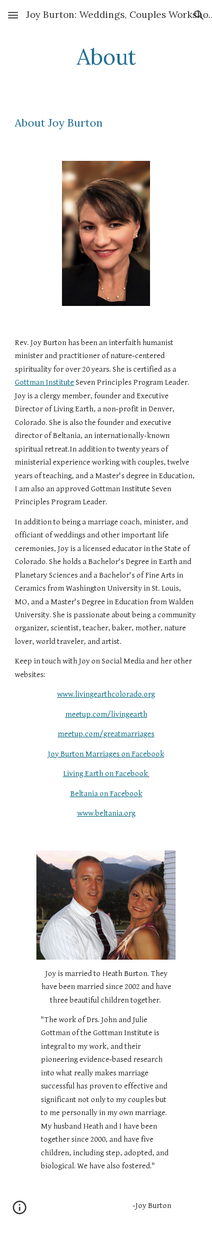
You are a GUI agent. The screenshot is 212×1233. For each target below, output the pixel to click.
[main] (106, 57)
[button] (13, 15)
